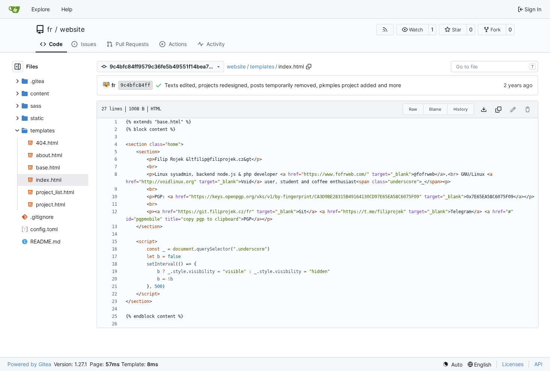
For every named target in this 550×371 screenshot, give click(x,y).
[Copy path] (308, 66)
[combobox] (494, 66)
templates (262, 66)
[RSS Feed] (385, 29)
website (72, 29)
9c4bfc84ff (135, 85)
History (460, 109)
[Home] (14, 9)
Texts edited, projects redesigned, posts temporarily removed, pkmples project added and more (283, 85)
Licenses (512, 364)
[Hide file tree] (17, 66)
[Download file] (484, 109)
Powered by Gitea (29, 364)
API (538, 364)
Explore (40, 9)
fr (49, 29)
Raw (413, 109)
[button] (412, 29)
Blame (435, 109)
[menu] (452, 364)
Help (67, 9)
